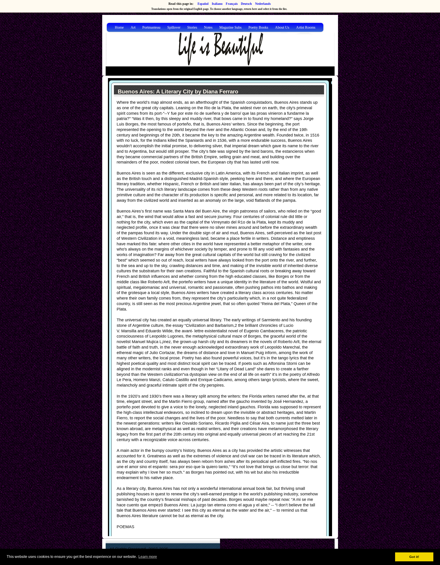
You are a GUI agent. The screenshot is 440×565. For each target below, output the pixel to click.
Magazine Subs (230, 27)
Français (232, 3)
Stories (192, 27)
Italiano (217, 3)
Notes (208, 27)
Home (119, 27)
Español (203, 3)
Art (133, 27)
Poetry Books (258, 27)
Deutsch (246, 3)
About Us (282, 27)
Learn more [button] (147, 557)
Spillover (173, 27)
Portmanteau (151, 27)
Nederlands (263, 3)
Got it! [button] (414, 557)
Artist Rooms (305, 27)
